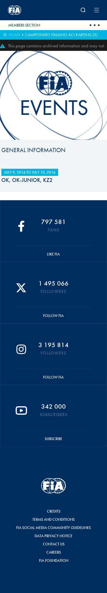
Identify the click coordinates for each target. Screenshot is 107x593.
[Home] (24, 10)
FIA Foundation (53, 560)
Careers (53, 552)
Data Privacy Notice (53, 535)
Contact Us (53, 544)
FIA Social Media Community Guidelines (53, 527)
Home (14, 34)
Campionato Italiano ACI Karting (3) (61, 34)
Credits (53, 511)
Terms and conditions (53, 519)
